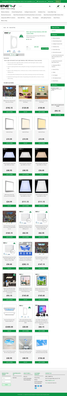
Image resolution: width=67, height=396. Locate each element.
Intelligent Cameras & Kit (30, 11)
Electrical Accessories (6, 14)
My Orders (15, 377)
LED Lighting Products (46, 17)
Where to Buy (4, 20)
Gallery (28, 17)
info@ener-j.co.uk (51, 380)
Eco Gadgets (36, 17)
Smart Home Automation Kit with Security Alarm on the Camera (27, 14)
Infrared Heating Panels (17, 11)
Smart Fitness (57, 17)
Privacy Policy (37, 377)
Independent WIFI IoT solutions (8, 17)
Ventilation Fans (41, 11)
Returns (35, 379)
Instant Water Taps (52, 11)
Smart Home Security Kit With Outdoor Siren (53, 14)
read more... (53, 30)
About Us (25, 376)
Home (5, 27)
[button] (64, 85)
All (7, 27)
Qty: (27, 46)
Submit (6, 384)
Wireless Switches (5, 11)
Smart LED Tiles (21, 17)
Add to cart (44, 48)
